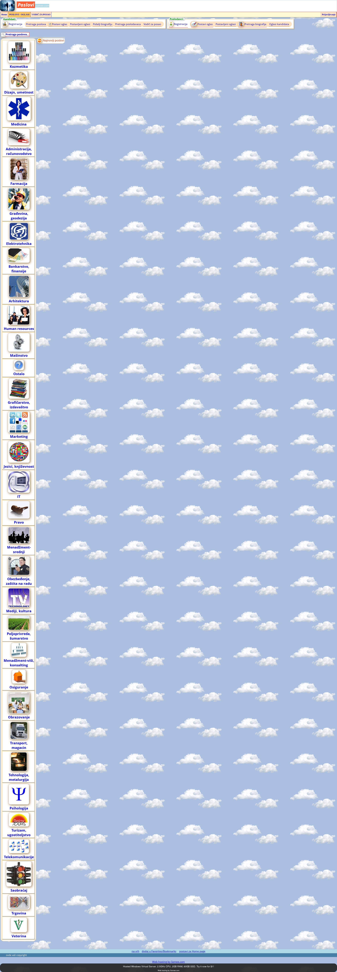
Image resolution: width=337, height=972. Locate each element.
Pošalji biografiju (102, 24)
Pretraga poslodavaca (128, 24)
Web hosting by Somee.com (168, 961)
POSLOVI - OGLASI (19, 14)
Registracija (15, 24)
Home (4, 14)
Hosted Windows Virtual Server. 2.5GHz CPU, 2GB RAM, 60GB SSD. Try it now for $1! (168, 966)
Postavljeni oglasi (80, 24)
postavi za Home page (192, 951)
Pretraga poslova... (17, 34)
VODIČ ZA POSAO (41, 14)
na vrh (135, 951)
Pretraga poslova (36, 24)
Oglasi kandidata (279, 24)
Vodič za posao (152, 24)
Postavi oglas (59, 24)
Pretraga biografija (255, 24)
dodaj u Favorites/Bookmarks (159, 951)
